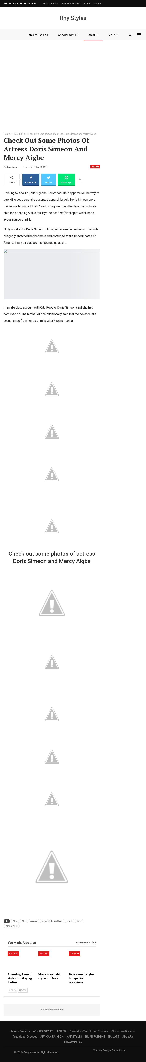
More (96, 3)
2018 (23, 921)
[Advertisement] (73, 85)
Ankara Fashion (51, 3)
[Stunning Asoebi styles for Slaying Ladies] (21, 960)
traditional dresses (25, 1036)
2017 (15, 921)
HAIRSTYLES (74, 1036)
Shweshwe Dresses (123, 1031)
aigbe (44, 921)
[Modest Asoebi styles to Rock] (51, 960)
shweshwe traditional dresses (89, 1031)
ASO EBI (86, 3)
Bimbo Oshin (57, 921)
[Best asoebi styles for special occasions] (82, 960)
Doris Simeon (12, 926)
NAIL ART (113, 1036)
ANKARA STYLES (70, 3)
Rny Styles (73, 18)
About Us (127, 1036)
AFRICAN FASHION (51, 1036)
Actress (33, 921)
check (69, 921)
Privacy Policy (73, 1041)
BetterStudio (119, 1050)
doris (79, 921)
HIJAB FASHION (95, 1036)
